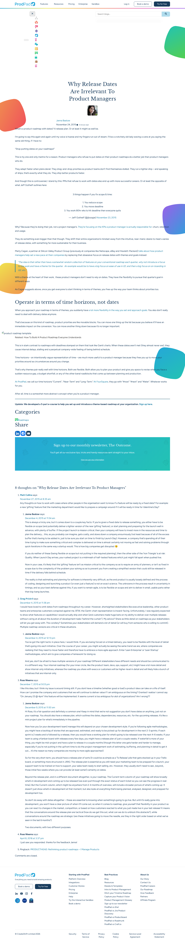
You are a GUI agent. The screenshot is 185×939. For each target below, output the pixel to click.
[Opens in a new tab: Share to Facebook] (23, 435)
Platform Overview (77, 879)
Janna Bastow (63, 120)
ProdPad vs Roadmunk (114, 920)
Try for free (162, 4)
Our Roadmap (146, 889)
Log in (126, 4)
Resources (109, 882)
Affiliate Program (148, 900)
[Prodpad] (25, 5)
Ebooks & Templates (113, 886)
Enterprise (73, 893)
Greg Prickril (26, 598)
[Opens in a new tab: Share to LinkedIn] (18, 435)
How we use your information (92, 460)
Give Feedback (147, 893)
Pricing (72, 889)
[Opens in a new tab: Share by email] (28, 435)
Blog (106, 879)
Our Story (144, 879)
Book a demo (143, 4)
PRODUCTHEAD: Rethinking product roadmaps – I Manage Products (64, 849)
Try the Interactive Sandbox (81, 900)
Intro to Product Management (117, 889)
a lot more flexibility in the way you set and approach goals (118, 310)
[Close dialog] (32, 14)
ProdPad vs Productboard (115, 917)
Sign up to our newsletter (115, 903)
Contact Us (145, 882)
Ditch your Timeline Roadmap (117, 893)
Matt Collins (26, 495)
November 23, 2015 (106, 217)
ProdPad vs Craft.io (112, 924)
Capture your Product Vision (117, 896)
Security (72, 934)
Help (71, 896)
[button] (26, 40)
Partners (144, 896)
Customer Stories (76, 886)
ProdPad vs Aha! (111, 907)
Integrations (74, 882)
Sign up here (145, 404)
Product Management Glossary (118, 900)
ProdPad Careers (147, 886)
